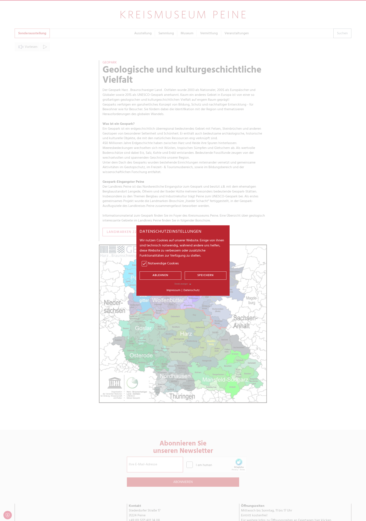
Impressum (173, 290)
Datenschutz (191, 290)
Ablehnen (160, 275)
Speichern (205, 275)
